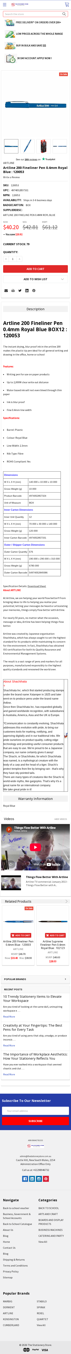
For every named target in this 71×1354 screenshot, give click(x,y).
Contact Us (9, 1247)
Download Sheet (37, 586)
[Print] (13, 291)
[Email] (6, 291)
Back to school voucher (16, 1208)
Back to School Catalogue (17, 1224)
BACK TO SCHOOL (48, 1208)
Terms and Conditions (15, 1265)
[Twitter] (20, 291)
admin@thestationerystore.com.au (35, 1156)
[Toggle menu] (4, 4)
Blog (5, 1235)
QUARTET (42, 1319)
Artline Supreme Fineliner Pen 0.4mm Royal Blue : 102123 (52, 945)
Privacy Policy (10, 1271)
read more (9, 1016)
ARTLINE (8, 1313)
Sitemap (8, 1277)
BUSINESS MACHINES (50, 1229)
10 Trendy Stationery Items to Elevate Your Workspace (32, 998)
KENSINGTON (11, 1319)
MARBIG (7, 1301)
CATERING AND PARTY (51, 1235)
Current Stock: (16, 244)
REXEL (40, 1313)
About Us (8, 1229)
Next (66, 901)
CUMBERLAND (11, 1325)
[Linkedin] (27, 291)
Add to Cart (22, 935)
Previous (62, 901)
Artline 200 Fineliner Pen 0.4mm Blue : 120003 (18, 943)
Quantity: (10, 252)
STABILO (42, 1301)
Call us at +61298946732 (35, 1170)
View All (42, 1241)
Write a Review (11, 177)
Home (6, 1241)
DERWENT (9, 1307)
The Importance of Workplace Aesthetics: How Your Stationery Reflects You (35, 1056)
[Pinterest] (34, 291)
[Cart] (67, 4)
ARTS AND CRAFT (48, 1214)
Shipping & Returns (14, 1259)
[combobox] (35, 14)
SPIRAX (41, 1307)
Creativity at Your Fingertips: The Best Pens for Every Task (32, 1027)
